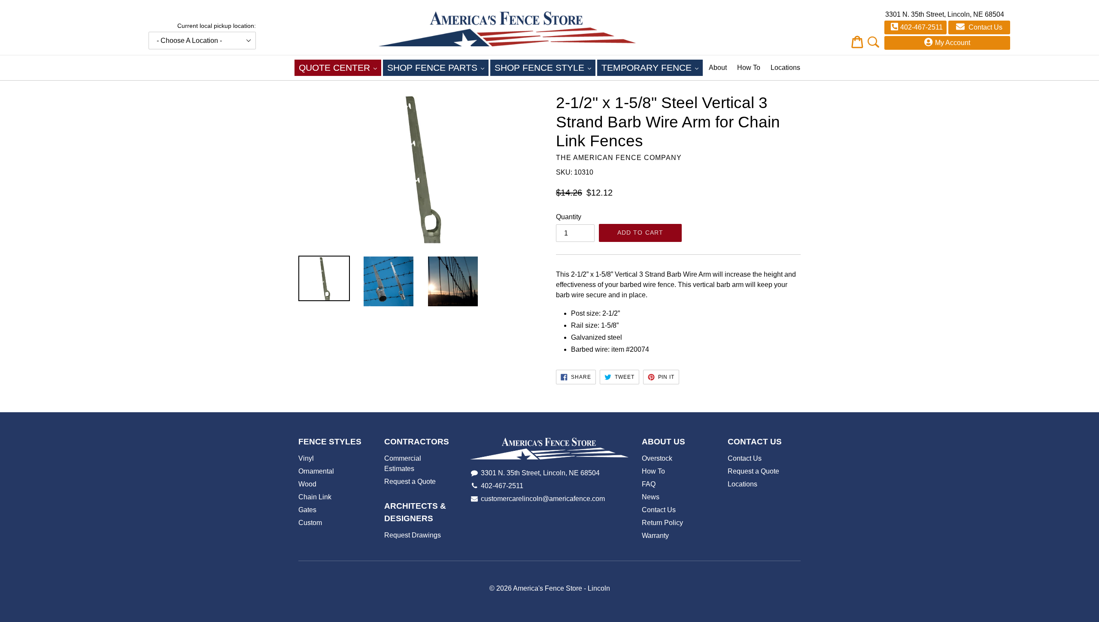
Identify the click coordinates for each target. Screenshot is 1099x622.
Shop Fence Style (545, 67)
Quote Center (340, 67)
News (650, 497)
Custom (310, 522)
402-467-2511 (921, 27)
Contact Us (984, 27)
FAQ (649, 484)
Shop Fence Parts (438, 67)
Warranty (655, 535)
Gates (307, 509)
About (718, 67)
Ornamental (316, 471)
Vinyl (306, 458)
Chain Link (314, 497)
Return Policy (662, 522)
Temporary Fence (652, 67)
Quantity (568, 216)
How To (748, 67)
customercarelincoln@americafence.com (543, 498)
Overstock (657, 458)
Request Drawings (412, 535)
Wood (307, 484)
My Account (952, 42)
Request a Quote (410, 481)
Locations (785, 67)
